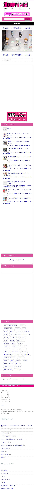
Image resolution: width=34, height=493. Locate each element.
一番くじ (6, 360)
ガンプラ (27, 331)
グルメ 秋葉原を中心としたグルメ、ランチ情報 (12, 439)
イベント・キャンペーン (14, 137)
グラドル (28, 334)
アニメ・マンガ (11, 186)
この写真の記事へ (17, 28)
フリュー (23, 348)
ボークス (18, 354)
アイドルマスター (8, 328)
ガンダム (19, 331)
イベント (12, 331)
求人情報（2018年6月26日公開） (8, 485)
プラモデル (24, 351)
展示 (12, 360)
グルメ (24, 337)
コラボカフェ (7, 346)
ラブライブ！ (26, 354)
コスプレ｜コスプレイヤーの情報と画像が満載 (19, 145)
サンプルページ (4, 473)
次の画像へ (28, 28)
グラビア (6, 337)
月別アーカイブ (7, 379)
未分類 (2, 451)
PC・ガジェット (4, 430)
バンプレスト (7, 348)
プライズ (6, 351)
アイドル (22, 325)
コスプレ (12, 340)
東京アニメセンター (8, 363)
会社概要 (3, 482)
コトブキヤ (6, 343)
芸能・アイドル (4, 454)
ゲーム (5, 340)
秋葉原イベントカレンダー (7, 488)
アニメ (5, 331)
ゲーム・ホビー (4, 442)
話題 (29, 145)
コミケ (13, 343)
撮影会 (17, 360)
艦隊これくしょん (8, 369)
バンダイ (23, 346)
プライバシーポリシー (6, 479)
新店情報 (24, 360)
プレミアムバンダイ (8, 354)
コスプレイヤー (21, 340)
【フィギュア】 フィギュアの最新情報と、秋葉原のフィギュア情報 (16, 425)
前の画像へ (6, 28)
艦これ (19, 366)
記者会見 (17, 369)
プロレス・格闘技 (5, 448)
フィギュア (15, 348)
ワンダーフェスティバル (9, 357)
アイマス (17, 328)
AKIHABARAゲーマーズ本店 (10, 325)
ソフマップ (15, 346)
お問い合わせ (4, 470)
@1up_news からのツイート (17, 260)
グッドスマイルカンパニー (16, 334)
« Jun (2, 405)
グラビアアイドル (15, 337)
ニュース (9, 128)
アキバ (24, 328)
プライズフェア (14, 351)
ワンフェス (20, 357)
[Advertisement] (17, 89)
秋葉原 (17, 363)
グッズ (5, 334)
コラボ (19, 343)
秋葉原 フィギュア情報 (9, 366)
